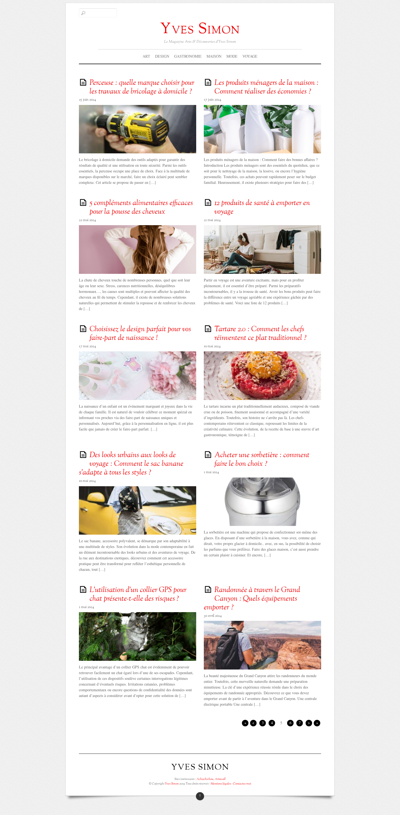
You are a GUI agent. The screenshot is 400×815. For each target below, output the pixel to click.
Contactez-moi (242, 784)
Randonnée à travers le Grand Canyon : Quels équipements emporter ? (252, 599)
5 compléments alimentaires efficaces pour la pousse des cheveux (141, 207)
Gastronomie (188, 56)
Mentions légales (221, 784)
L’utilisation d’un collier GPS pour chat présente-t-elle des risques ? (138, 594)
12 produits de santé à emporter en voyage (262, 207)
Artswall (220, 779)
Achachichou (204, 779)
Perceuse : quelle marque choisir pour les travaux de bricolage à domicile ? (142, 87)
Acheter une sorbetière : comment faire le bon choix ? (261, 459)
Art (146, 56)
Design (162, 56)
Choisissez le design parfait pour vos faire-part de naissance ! (140, 333)
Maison (214, 56)
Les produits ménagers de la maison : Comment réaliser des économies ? (266, 87)
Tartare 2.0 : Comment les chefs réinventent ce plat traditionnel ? (260, 333)
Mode (232, 56)
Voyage (249, 56)
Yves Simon (172, 784)
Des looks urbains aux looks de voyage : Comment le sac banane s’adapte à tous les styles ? (131, 464)
